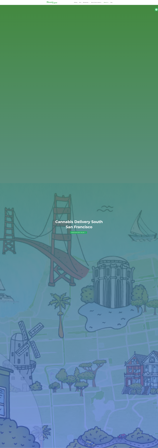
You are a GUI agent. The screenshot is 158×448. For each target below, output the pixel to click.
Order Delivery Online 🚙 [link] (78, 232)
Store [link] (80, 2)
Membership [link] (85, 2)
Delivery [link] (75, 2)
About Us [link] (106, 2)
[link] (156, 9)
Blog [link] (111, 2)
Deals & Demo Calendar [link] (96, 2)
